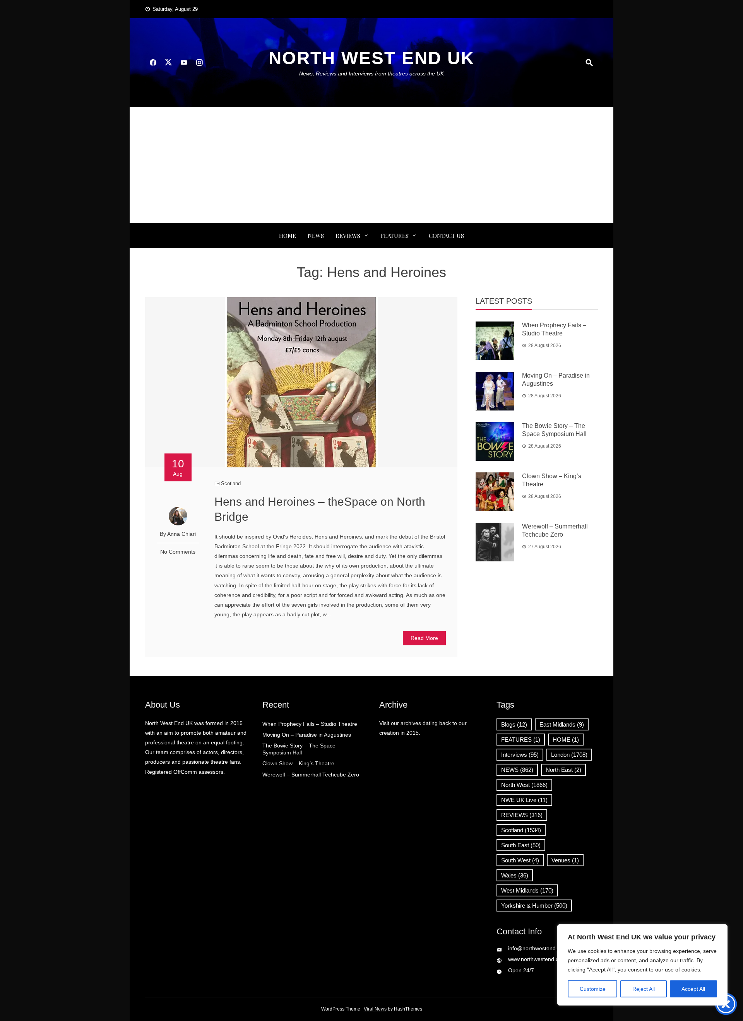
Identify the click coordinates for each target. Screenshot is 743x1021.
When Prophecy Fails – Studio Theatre (309, 724)
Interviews (520, 754)
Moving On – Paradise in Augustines (306, 735)
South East (521, 845)
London (569, 754)
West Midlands (527, 890)
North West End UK (371, 58)
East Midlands (561, 724)
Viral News (375, 1009)
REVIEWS (348, 235)
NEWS (316, 235)
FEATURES (395, 235)
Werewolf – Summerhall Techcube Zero (310, 774)
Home (287, 235)
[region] (642, 965)
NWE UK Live (524, 800)
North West (524, 785)
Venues (565, 860)
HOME (566, 739)
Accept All (693, 989)
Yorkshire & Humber (534, 905)
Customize (593, 989)
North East (563, 769)
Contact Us (446, 235)
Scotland (231, 483)
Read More (424, 638)
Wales (514, 875)
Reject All (643, 989)
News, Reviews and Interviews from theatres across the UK (371, 73)
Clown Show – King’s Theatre (298, 763)
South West (520, 860)
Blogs (514, 724)
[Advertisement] (371, 165)
